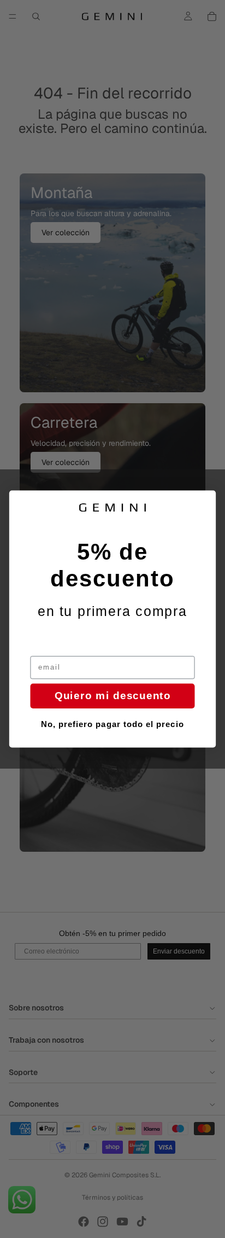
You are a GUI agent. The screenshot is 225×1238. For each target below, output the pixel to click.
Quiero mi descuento (113, 695)
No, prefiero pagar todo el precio (112, 724)
